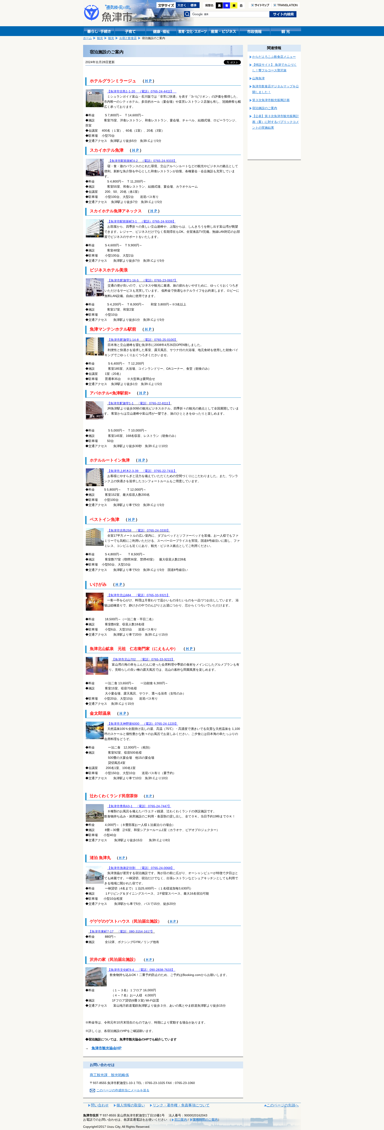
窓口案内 (180, 1119)
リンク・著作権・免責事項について (181, 1105)
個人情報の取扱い (130, 1105)
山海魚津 (258, 78)
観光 (100, 38)
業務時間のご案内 (205, 1119)
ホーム (87, 38)
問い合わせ (100, 1105)
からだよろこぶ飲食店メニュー (274, 56)
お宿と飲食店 (128, 38)
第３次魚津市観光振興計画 (271, 100)
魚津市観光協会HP (107, 1048)
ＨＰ (148, 81)
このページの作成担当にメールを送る (122, 1090)
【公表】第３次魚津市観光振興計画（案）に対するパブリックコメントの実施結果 (275, 121)
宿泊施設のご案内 (264, 108)
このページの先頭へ (283, 1105)
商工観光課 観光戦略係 (109, 1075)
